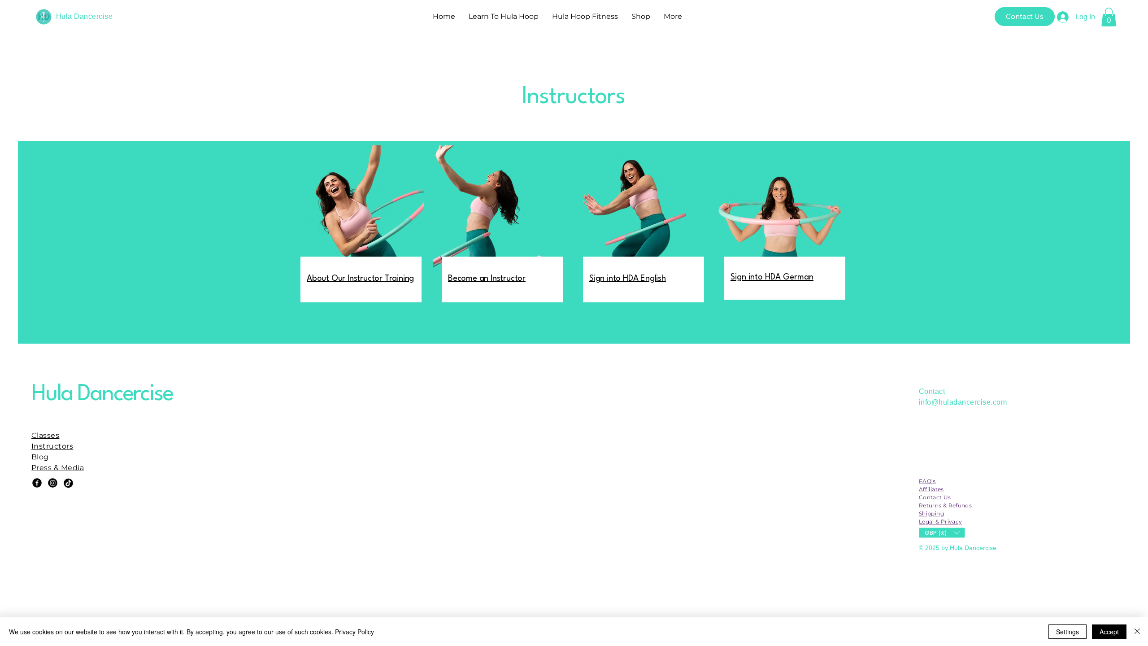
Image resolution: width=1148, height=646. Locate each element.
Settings (1067, 631)
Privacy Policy (354, 631)
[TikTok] (68, 483)
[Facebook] (37, 483)
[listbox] (942, 533)
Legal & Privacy (940, 521)
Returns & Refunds (945, 505)
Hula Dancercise (84, 16)
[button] (1109, 17)
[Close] (1137, 631)
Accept (1109, 631)
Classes (45, 435)
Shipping (931, 513)
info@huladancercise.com (963, 402)
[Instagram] (52, 483)
